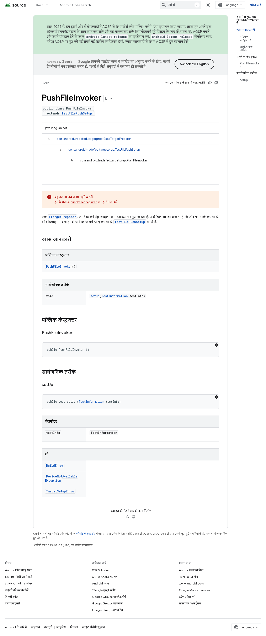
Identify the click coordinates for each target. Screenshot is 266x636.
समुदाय (35, 627)
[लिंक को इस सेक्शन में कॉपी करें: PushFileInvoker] (77, 333)
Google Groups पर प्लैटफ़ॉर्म (109, 597)
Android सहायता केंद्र (191, 570)
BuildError (54, 465)
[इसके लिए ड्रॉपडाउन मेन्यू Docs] (49, 5)
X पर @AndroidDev (104, 577)
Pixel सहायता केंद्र (188, 577)
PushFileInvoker (59, 266)
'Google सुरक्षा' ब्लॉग (104, 590)
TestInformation (114, 296)
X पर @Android (101, 570)
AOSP (45, 82)
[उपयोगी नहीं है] (216, 83)
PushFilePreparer (84, 202)
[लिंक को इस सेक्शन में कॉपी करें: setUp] (57, 385)
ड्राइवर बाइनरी (12, 603)
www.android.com (191, 583)
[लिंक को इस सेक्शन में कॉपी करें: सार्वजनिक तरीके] (80, 372)
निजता (74, 627)
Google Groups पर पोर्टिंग (107, 610)
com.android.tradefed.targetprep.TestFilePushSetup (104, 149)
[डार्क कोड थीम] (216, 345)
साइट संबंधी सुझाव (93, 627)
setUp (95, 296)
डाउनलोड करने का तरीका (18, 583)
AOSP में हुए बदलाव (169, 42)
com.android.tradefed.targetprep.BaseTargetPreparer (94, 139)
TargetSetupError (60, 491)
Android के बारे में (16, 627)
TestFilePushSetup (77, 113)
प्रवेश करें (255, 5)
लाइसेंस (61, 627)
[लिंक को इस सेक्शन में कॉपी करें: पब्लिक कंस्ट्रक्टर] (81, 320)
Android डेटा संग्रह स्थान (18, 570)
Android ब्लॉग (100, 583)
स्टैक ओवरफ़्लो (187, 597)
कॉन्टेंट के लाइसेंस (85, 533)
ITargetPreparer (62, 217)
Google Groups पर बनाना (107, 603)
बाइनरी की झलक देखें (16, 590)
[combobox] (180, 5)
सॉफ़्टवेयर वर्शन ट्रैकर (190, 603)
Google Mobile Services (194, 590)
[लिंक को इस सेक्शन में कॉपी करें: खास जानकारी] (75, 239)
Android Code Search (75, 5)
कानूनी (48, 627)
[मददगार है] (210, 83)
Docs (39, 5)
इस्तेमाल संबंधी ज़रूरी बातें (18, 577)
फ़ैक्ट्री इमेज (11, 597)
